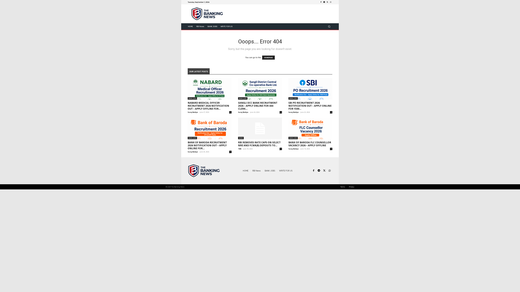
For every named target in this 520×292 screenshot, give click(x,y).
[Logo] (204, 170)
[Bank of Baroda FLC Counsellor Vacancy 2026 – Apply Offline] (310, 128)
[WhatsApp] (330, 2)
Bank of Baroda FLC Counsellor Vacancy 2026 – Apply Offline (309, 144)
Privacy (351, 187)
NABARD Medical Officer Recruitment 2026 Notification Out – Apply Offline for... (208, 105)
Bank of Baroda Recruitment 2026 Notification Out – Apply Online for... (207, 145)
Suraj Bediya (193, 112)
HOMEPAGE (268, 58)
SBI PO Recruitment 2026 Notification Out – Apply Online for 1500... (310, 105)
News (241, 138)
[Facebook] (321, 2)
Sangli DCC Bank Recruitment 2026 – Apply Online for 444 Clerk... (257, 105)
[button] (329, 26)
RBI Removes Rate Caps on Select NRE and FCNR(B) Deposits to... (259, 144)
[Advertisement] (282, 14)
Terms (342, 187)
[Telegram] (324, 2)
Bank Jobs (192, 98)
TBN (239, 149)
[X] (327, 2)
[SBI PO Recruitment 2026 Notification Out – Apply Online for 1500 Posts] (310, 89)
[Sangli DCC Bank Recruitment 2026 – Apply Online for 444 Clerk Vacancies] (260, 89)
